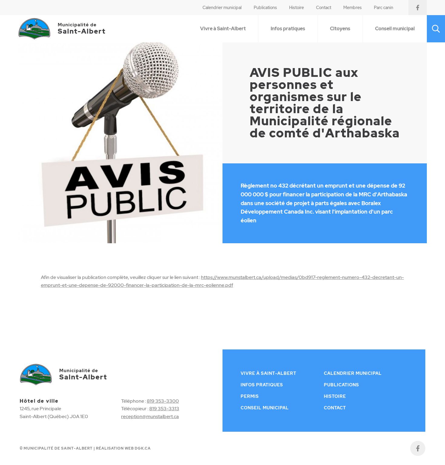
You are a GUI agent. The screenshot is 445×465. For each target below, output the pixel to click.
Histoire (296, 7)
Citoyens (340, 28)
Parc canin (383, 7)
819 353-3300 (163, 401)
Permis (250, 396)
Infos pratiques (288, 28)
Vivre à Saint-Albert (223, 28)
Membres (352, 7)
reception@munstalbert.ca (150, 416)
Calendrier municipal (222, 7)
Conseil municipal (395, 28)
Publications (265, 7)
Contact (323, 7)
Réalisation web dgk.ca (123, 448)
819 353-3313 (164, 408)
